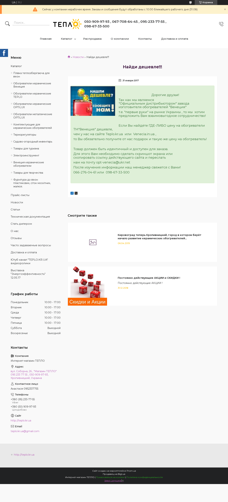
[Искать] (7, 24)
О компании (120, 38)
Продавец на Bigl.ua (114, 474)
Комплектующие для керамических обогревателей (32, 126)
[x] (76, 193)
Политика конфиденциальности (144, 477)
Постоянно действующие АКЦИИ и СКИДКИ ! (149, 277)
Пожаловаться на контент (110, 477)
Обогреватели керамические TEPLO (32, 95)
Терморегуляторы (24, 134)
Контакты (145, 38)
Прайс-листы (20, 195)
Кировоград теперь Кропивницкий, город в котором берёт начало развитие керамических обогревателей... (159, 236)
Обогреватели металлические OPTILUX (32, 116)
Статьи (15, 209)
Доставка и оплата (174, 38)
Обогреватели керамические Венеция (32, 85)
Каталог (66, 38)
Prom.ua (131, 470)
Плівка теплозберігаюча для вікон (31, 75)
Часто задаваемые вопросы (31, 245)
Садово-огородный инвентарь (32, 141)
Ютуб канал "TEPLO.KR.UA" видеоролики (29, 261)
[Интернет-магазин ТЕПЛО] (67, 24)
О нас (15, 231)
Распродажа (92, 38)
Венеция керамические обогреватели (28, 164)
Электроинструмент (26, 155)
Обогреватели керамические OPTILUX (32, 105)
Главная (46, 38)
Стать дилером (21, 223)
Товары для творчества (28, 172)
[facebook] (72, 193)
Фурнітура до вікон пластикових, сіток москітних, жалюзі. (32, 183)
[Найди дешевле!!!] (93, 101)
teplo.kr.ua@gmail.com (25, 431)
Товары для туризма (26, 148)
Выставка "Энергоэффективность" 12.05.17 (28, 274)
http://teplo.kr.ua (21, 420)
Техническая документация (30, 216)
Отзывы (16, 238)
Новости (78, 57)
